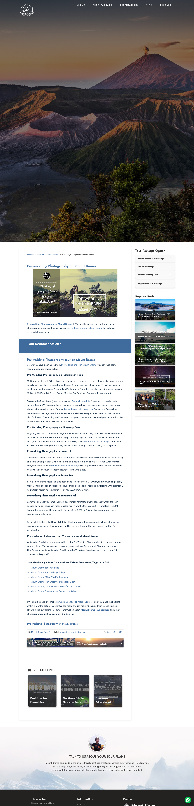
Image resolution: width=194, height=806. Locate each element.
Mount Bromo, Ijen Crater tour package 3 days (54, 581)
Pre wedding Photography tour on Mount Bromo (61, 360)
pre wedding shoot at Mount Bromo (85, 328)
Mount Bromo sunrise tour (64, 465)
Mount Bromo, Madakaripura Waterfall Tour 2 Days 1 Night (152, 360)
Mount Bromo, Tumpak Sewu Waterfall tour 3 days (56, 586)
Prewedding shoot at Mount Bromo (78, 365)
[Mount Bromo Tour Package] (26, 12)
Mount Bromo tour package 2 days (48, 572)
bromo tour (65, 632)
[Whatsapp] (188, 800)
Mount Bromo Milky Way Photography (49, 577)
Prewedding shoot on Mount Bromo (74, 602)
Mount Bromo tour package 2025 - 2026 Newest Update (155, 315)
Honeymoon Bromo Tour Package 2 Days (155, 383)
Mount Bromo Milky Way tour (78, 409)
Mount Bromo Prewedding (95, 441)
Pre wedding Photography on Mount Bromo (61, 266)
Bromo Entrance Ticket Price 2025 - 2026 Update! (155, 338)
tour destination (78, 632)
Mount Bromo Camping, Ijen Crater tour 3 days (54, 591)
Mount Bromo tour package (95, 610)
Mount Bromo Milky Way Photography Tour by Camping (73, 702)
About (82, 804)
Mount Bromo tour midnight (45, 567)
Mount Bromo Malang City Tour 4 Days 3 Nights (154, 405)
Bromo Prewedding (81, 401)
